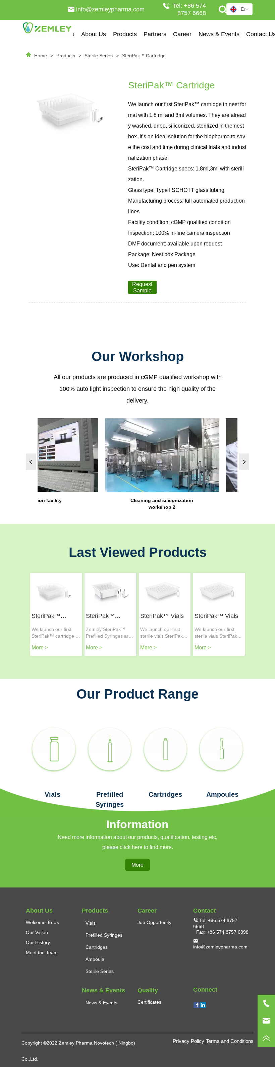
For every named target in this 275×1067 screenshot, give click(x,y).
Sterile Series (99, 55)
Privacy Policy (188, 1041)
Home (40, 55)
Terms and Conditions (230, 1041)
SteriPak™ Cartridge (144, 55)
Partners (155, 34)
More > (40, 647)
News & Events (219, 34)
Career (182, 34)
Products (125, 34)
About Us (93, 34)
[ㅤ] (53, 749)
